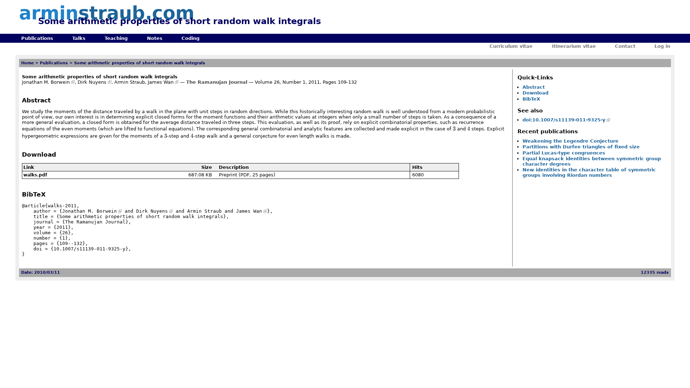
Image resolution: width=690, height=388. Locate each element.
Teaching (116, 38)
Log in (662, 46)
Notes (154, 38)
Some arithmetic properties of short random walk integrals (139, 63)
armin (106, 13)
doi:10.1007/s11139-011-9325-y (564, 120)
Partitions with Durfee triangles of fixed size (581, 146)
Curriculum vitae (511, 46)
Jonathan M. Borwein (46, 82)
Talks (79, 38)
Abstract (534, 87)
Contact (625, 46)
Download (535, 93)
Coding (190, 38)
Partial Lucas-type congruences (564, 153)
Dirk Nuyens (92, 82)
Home (27, 63)
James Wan (161, 82)
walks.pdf (35, 174)
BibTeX (531, 99)
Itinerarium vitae (574, 46)
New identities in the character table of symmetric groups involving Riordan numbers (589, 172)
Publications (37, 38)
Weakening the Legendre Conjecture (570, 141)
